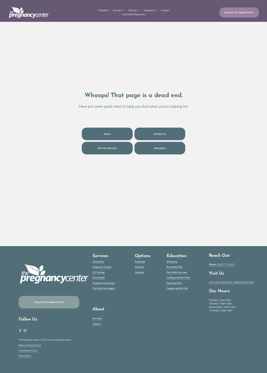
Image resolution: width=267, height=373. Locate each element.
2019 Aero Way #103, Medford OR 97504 (231, 282)
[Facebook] (20, 330)
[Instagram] (25, 330)
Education (159, 148)
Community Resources (134, 14)
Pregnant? (103, 10)
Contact (165, 10)
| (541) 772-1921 (222, 264)
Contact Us (159, 134)
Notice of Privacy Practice (30, 345)
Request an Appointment (239, 12)
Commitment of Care (28, 350)
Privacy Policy (25, 355)
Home (107, 134)
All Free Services (107, 148)
